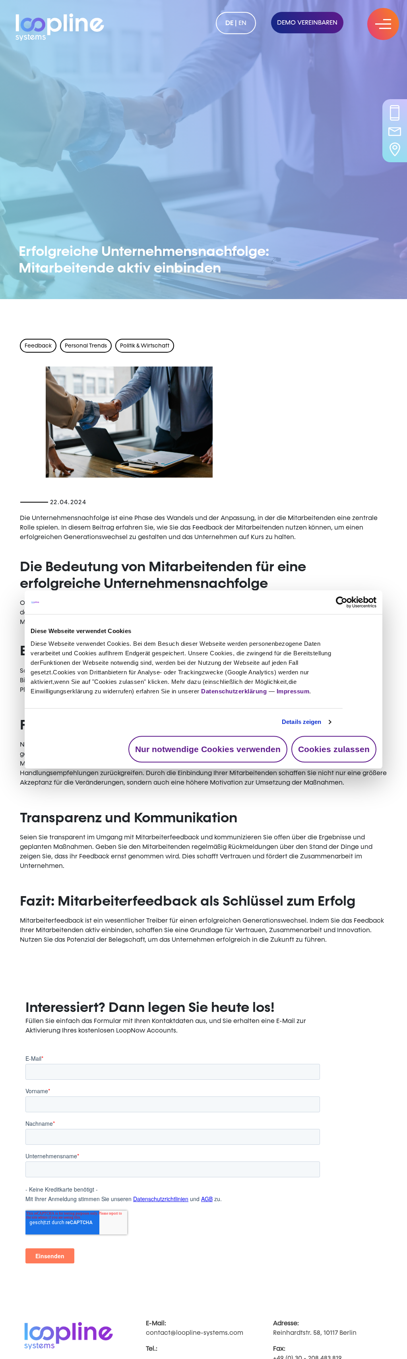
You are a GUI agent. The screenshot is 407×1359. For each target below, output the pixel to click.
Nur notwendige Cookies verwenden (208, 749)
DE (229, 23)
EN (242, 23)
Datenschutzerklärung (234, 691)
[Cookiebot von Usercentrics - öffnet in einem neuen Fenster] (341, 602)
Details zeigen (301, 721)
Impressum (293, 691)
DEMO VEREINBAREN (307, 22)
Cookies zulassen (334, 749)
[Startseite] (59, 25)
